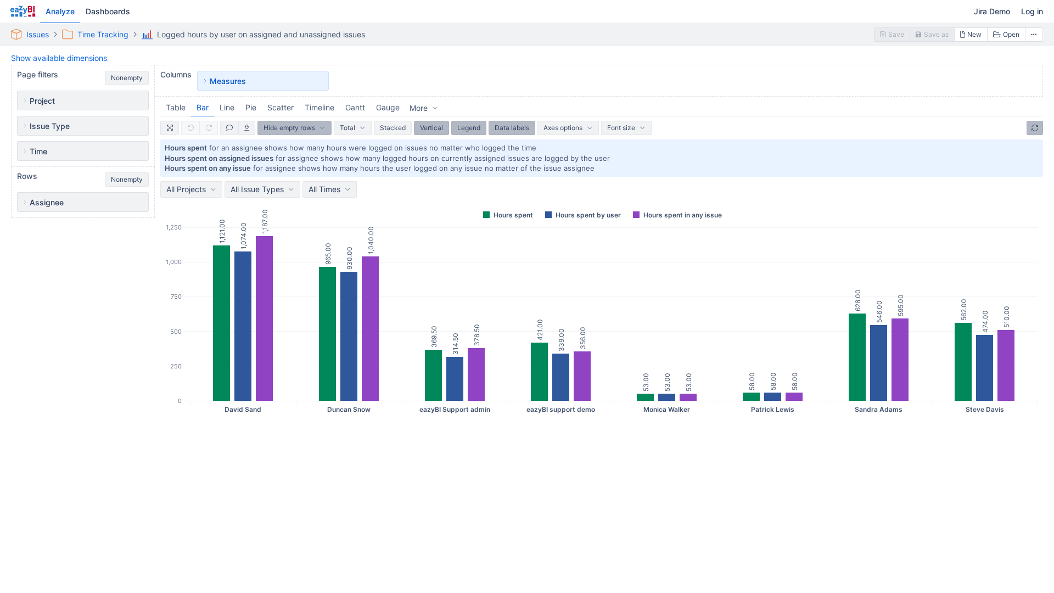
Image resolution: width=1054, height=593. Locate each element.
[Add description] (229, 128)
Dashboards (108, 11)
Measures (228, 81)
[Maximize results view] (169, 128)
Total (347, 128)
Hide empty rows (289, 128)
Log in (1032, 11)
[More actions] (1034, 34)
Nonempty (127, 78)
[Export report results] (247, 128)
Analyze (60, 11)
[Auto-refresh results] (1035, 128)
